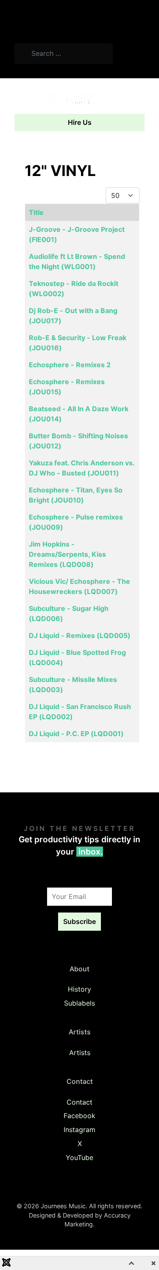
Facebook (79, 1115)
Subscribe (79, 921)
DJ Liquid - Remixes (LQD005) (80, 635)
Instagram (79, 1129)
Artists (79, 1052)
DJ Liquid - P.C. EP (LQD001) (76, 733)
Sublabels (79, 1003)
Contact (79, 1102)
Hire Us (80, 122)
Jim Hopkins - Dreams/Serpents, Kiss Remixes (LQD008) (67, 554)
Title (36, 212)
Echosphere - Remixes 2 (70, 364)
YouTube (79, 1157)
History (79, 989)
